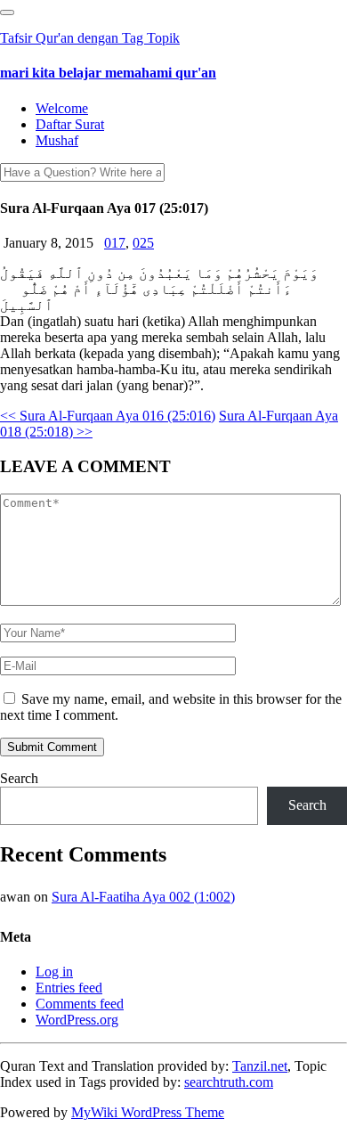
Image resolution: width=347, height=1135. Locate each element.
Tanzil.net (259, 1066)
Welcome (62, 108)
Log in (54, 971)
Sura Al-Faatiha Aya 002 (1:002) (143, 896)
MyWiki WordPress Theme (147, 1112)
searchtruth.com (228, 1082)
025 (143, 242)
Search (19, 778)
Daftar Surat (70, 124)
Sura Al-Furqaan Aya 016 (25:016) (107, 415)
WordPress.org (77, 1019)
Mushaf (57, 140)
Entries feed (69, 987)
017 (114, 242)
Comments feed (80, 1003)
